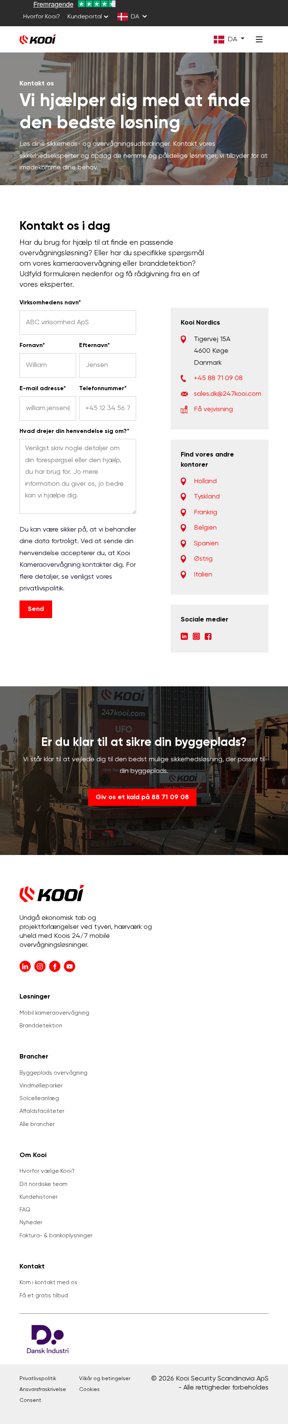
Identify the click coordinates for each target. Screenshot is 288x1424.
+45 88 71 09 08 (218, 378)
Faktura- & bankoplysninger (56, 1235)
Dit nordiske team (44, 1184)
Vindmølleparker (41, 1086)
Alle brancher (37, 1124)
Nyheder (31, 1222)
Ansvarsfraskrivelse (43, 1389)
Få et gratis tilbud (44, 1295)
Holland (205, 481)
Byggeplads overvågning (53, 1073)
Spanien (206, 543)
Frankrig (205, 512)
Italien (203, 574)
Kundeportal (85, 17)
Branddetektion (41, 1026)
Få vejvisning (213, 409)
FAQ (25, 1210)
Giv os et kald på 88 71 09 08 (142, 797)
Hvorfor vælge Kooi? (47, 1171)
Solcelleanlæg (39, 1098)
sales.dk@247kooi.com (227, 394)
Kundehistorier (39, 1197)
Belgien (205, 527)
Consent (30, 1400)
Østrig (203, 559)
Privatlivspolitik (38, 1378)
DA (135, 17)
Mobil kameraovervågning (54, 1013)
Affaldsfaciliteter (42, 1111)
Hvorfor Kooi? (41, 17)
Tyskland (207, 496)
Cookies (89, 1389)
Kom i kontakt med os (48, 1282)
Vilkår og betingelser (104, 1378)
